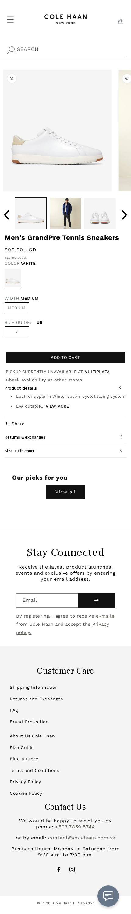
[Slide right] (124, 215)
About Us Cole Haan (32, 736)
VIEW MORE (57, 406)
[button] (3, 10)
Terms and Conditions (34, 770)
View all (65, 492)
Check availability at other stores (44, 379)
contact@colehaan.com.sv (81, 838)
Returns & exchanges (25, 437)
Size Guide (22, 747)
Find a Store (24, 758)
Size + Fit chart (19, 451)
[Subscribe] (96, 600)
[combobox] (65, 49)
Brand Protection (29, 721)
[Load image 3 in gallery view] (100, 213)
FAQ (14, 710)
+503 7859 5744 (75, 827)
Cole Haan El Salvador (73, 903)
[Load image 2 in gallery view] (65, 213)
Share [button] (18, 423)
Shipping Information (34, 687)
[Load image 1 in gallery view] (31, 213)
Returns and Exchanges (36, 698)
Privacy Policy (25, 781)
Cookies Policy (26, 793)
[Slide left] (6, 215)
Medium (17, 308)
